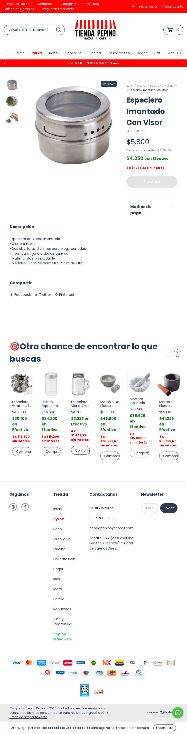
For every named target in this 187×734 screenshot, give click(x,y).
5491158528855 (101, 508)
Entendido (164, 728)
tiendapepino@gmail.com (111, 528)
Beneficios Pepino (16, 4)
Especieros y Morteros (164, 86)
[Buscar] (58, 29)
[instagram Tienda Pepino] (13, 507)
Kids (157, 53)
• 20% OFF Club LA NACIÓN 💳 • (93, 63)
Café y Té (73, 53)
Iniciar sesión (148, 6)
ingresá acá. (95, 713)
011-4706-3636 (102, 518)
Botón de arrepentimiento (28, 717)
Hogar (142, 53)
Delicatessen (119, 53)
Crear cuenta (173, 6)
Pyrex (37, 53)
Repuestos (62, 609)
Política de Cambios (19, 9)
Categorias (68, 4)
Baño (53, 53)
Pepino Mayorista (62, 637)
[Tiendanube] (162, 713)
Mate (172, 53)
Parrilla (58, 599)
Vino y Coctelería (62, 622)
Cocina (95, 53)
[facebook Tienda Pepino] (25, 507)
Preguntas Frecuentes (58, 9)
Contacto (45, 4)
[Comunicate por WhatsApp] (177, 712)
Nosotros (92, 4)
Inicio (20, 53)
